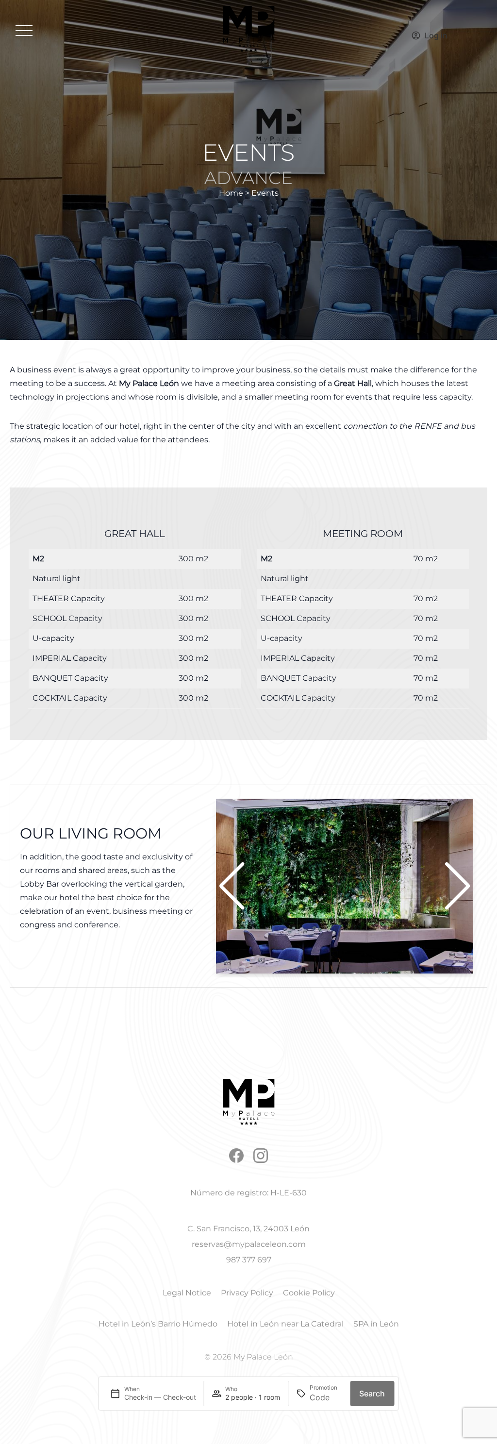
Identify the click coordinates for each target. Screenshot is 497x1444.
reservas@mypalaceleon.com (249, 1244)
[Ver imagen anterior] (232, 886)
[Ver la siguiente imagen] (457, 886)
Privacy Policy (247, 1292)
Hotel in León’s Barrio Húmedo (158, 1323)
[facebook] (236, 1155)
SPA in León (376, 1323)
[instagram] (260, 1155)
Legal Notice (187, 1292)
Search (372, 1393)
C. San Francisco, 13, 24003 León (248, 1228)
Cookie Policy (309, 1292)
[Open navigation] (24, 31)
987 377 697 (248, 1259)
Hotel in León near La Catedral (285, 1323)
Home (231, 193)
